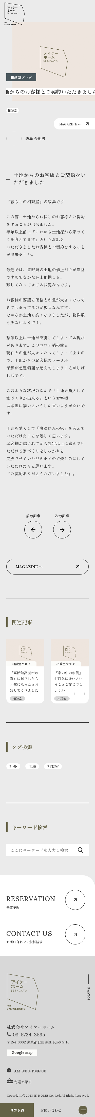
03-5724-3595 (29, 1034)
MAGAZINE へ (70, 124)
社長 (13, 766)
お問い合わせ (51, 1110)
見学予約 (17, 1110)
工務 (32, 766)
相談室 (53, 766)
